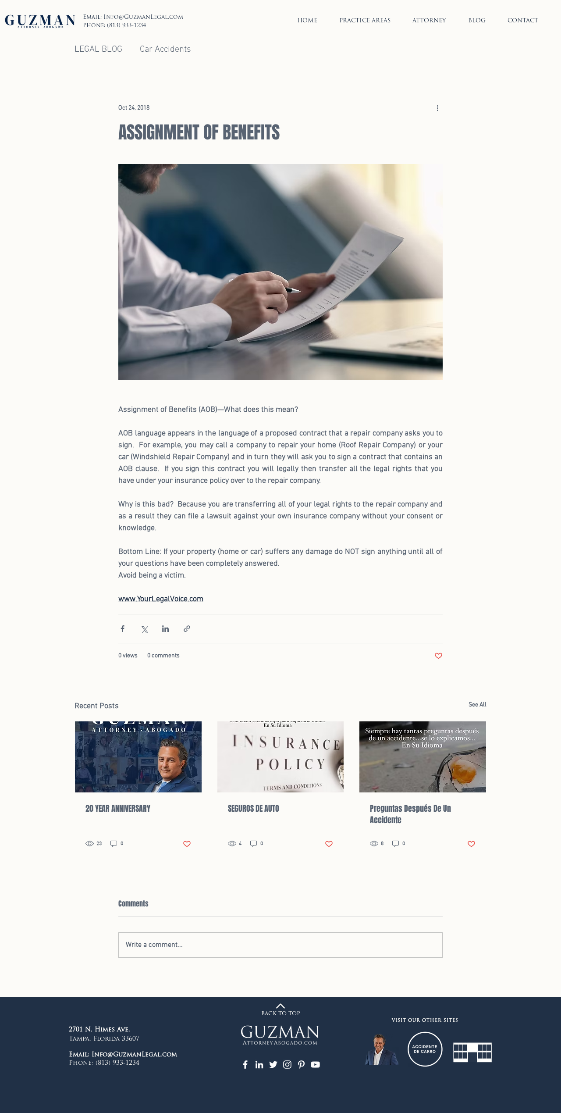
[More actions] (437, 108)
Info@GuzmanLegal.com (143, 17)
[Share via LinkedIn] (165, 628)
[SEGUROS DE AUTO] (280, 756)
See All (477, 705)
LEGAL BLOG (98, 49)
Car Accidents (165, 49)
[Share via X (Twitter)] (144, 628)
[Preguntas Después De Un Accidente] (422, 756)
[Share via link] (187, 628)
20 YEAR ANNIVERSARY (117, 808)
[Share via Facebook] (122, 628)
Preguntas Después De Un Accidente (410, 814)
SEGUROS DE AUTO (253, 808)
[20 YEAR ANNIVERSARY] (138, 756)
